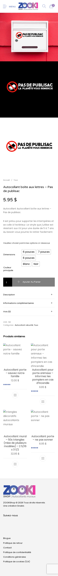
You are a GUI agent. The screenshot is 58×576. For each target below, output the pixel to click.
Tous (16, 180)
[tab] (29, 294)
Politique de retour (13, 543)
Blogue (7, 538)
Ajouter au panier (32, 282)
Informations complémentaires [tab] (18, 303)
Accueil (6, 180)
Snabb (20, 505)
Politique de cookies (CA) (16, 561)
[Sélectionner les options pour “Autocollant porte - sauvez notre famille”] (15, 395)
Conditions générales (14, 556)
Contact (7, 547)
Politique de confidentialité (17, 552)
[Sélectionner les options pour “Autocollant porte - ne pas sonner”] (43, 458)
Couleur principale (8, 269)
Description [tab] (9, 294)
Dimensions (9, 254)
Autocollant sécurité (24, 325)
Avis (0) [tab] (7, 311)
